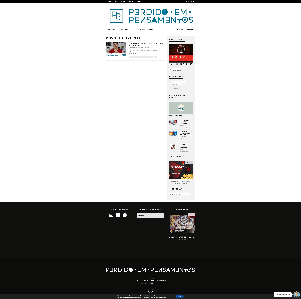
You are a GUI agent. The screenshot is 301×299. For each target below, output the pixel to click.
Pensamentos (113, 29)
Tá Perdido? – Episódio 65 (181, 181)
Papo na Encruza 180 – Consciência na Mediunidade (182, 236)
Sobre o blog (150, 280)
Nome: (188, 82)
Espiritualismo (138, 29)
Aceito (179, 296)
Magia (161, 29)
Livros (115, 1)
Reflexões (151, 29)
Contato (130, 1)
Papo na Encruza (186, 29)
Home (138, 280)
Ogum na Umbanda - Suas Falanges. (186, 146)
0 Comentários (140, 57)
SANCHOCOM (155, 283)
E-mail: (171, 82)
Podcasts (122, 1)
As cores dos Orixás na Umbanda (185, 122)
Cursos (137, 1)
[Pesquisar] (183, 1)
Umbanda (125, 29)
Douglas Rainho (134, 47)
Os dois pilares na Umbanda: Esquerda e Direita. (186, 134)
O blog (109, 1)
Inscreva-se (175, 88)
